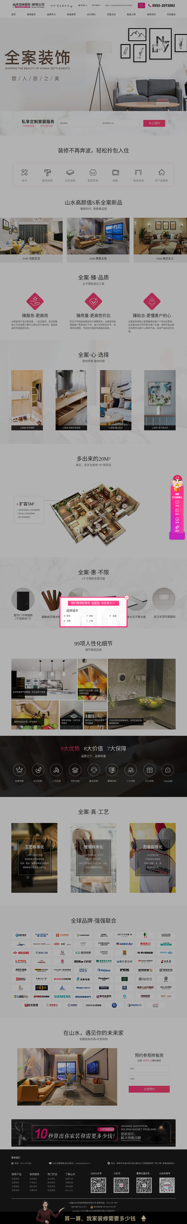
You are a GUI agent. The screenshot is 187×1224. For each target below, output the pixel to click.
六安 (91, 621)
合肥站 (95, 603)
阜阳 (91, 616)
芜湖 (114, 616)
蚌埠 (68, 616)
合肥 (69, 621)
